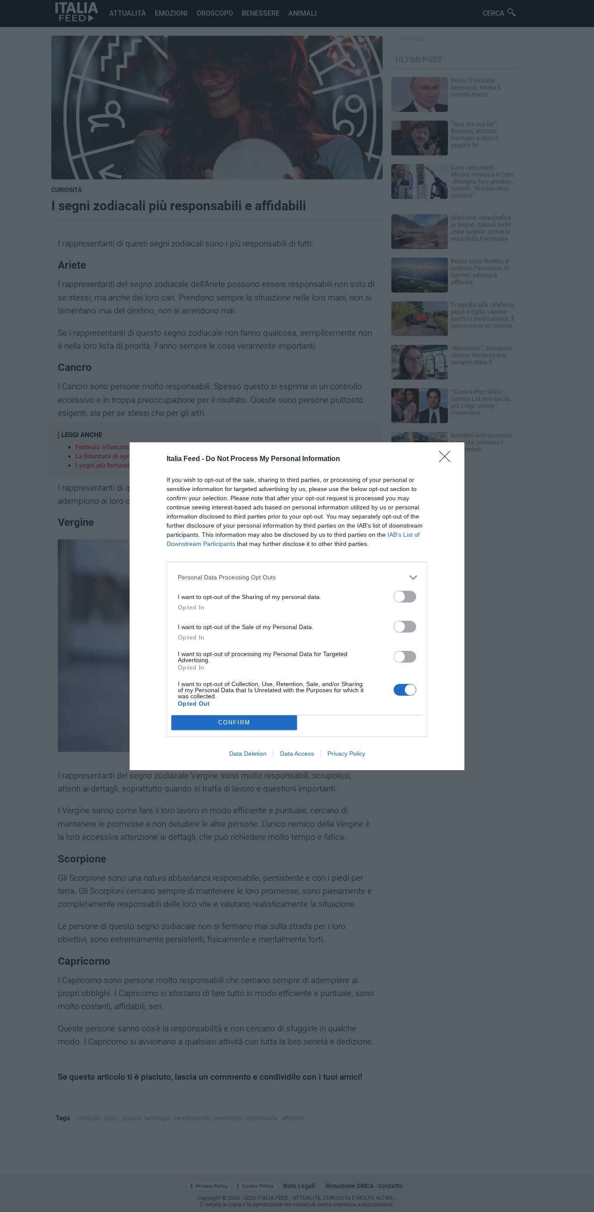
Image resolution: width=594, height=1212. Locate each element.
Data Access (297, 753)
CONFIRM (234, 722)
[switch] (405, 597)
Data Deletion (248, 753)
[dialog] (297, 606)
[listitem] (297, 577)
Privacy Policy (346, 753)
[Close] (447, 459)
